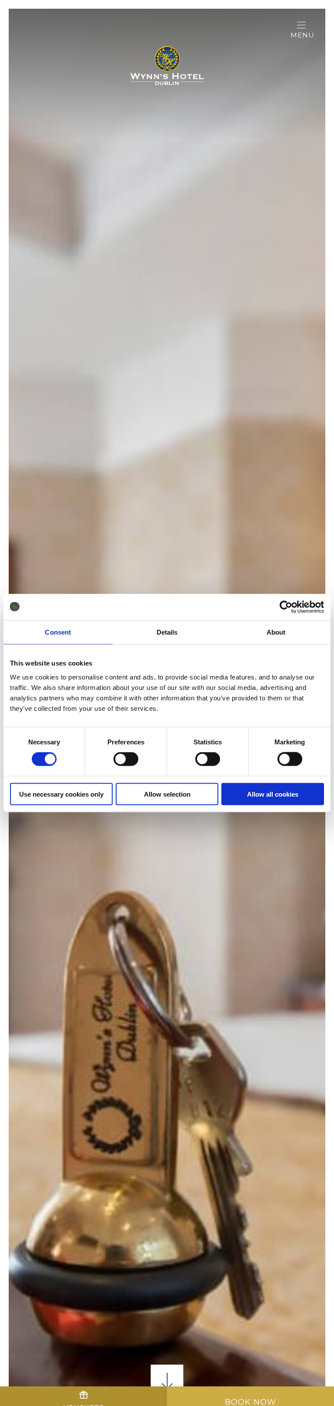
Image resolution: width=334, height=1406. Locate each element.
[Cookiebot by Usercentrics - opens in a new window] (286, 607)
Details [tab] (167, 632)
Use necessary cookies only (61, 794)
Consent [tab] (58, 632)
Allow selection (167, 794)
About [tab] (276, 632)
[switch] (126, 759)
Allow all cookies (272, 794)
